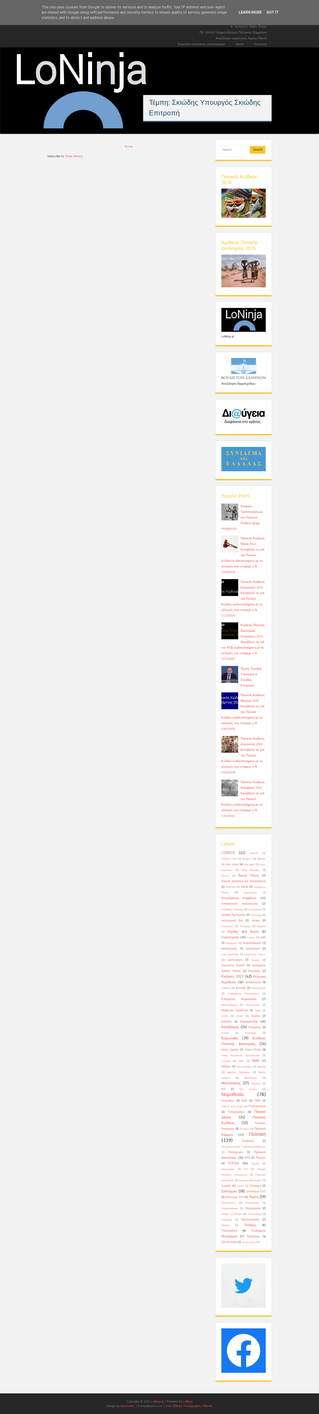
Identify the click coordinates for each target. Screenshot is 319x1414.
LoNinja (187, 1401)
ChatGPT (254, 853)
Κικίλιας (225, 1033)
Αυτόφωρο (245, 926)
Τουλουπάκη (254, 1214)
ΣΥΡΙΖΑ (233, 1163)
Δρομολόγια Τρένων (255, 954)
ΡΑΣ (247, 1157)
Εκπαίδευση (253, 982)
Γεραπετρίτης (230, 937)
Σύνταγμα (229, 1191)
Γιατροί (251, 937)
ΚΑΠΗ (224, 1016)
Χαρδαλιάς (253, 1236)
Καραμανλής (249, 1021)
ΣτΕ (246, 1169)
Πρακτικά (248, 1141)
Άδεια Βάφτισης (250, 870)
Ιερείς (258, 1010)
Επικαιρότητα (259, 988)
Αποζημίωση (255, 909)
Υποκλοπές (229, 1230)
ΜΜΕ (255, 1061)
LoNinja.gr (157, 1401)
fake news (232, 864)
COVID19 (228, 853)
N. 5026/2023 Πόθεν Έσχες (249, 26)
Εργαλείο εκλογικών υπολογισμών (201, 44)
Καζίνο (256, 1016)
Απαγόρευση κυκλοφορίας (239, 903)
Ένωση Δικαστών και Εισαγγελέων (243, 881)
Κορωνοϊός (229, 1038)
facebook (260, 44)
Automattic (128, 1406)
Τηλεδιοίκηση (252, 1203)
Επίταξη (241, 988)
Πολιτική (257, 1134)
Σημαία (255, 1163)
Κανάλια (226, 1021)
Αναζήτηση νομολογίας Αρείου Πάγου (241, 38)
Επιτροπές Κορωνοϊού (238, 999)
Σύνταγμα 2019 (234, 1197)
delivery (261, 859)
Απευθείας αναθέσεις (232, 909)
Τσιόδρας (250, 1225)
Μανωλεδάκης (244, 1066)
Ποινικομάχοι (236, 1112)
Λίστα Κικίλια (229, 1049)
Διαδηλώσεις (229, 948)
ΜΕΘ (241, 1061)
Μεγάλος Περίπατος (238, 1072)
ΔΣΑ (263, 937)
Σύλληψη (255, 1185)
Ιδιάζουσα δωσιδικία (234, 1010)
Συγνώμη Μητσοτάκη (250, 1180)
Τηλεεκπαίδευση (229, 1208)
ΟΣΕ (244, 1100)
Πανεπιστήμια (257, 1106)
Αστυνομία (256, 915)
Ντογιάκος (227, 1100)
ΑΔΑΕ (244, 886)
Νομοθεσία (232, 1094)
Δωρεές (255, 960)
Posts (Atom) (74, 156)
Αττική (256, 920)
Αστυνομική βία (232, 920)
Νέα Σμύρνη (248, 1089)
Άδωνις (225, 875)
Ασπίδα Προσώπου (233, 915)
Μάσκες (226, 1066)
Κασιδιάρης (230, 1027)
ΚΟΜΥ (239, 1016)
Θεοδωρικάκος (229, 1005)
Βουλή (254, 931)
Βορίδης (233, 931)
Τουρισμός (226, 1219)
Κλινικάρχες (251, 1033)
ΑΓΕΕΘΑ (230, 887)
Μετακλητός (251, 1078)
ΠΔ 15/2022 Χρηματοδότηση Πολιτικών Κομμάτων (233, 32)
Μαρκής (261, 1066)
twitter (240, 44)
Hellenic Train (229, 859)
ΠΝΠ (257, 1100)
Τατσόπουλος (228, 1203)
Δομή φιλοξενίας (230, 954)
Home (129, 146)
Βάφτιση (261, 926)
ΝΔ (223, 1089)
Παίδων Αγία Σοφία (232, 1106)
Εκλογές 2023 (232, 976)
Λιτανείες (225, 1061)
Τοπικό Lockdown (231, 1214)
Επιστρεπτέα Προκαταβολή (243, 993)
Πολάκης (244, 1129)
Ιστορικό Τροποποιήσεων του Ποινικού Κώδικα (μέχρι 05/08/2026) (242, 517)
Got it (272, 12)
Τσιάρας (225, 1225)
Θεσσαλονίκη (253, 1005)
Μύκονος (256, 1083)
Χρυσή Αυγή (229, 1242)
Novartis (247, 859)
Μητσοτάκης (231, 1083)
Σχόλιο (240, 1186)
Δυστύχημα (235, 959)
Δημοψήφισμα (252, 943)
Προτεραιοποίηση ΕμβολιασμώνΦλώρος (243, 1146)
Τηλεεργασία (253, 1208)
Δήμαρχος (231, 943)
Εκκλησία (254, 971)
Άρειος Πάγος (248, 875)
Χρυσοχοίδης (249, 1242)
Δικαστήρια (253, 948)
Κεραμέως (254, 1027)
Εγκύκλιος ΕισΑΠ (233, 965)
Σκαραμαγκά (228, 1169)
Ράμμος (261, 1157)
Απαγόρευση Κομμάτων (239, 898)
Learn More (250, 12)
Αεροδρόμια (250, 892)
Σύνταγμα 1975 (256, 1191)
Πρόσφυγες (235, 1152)
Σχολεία (226, 1185)
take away (249, 864)
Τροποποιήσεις (250, 1219)
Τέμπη (254, 1197)
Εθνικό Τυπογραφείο (187, 1406)
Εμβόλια (225, 988)
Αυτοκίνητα (227, 926)
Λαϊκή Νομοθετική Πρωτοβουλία (240, 1055)
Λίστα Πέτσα (253, 1049)
